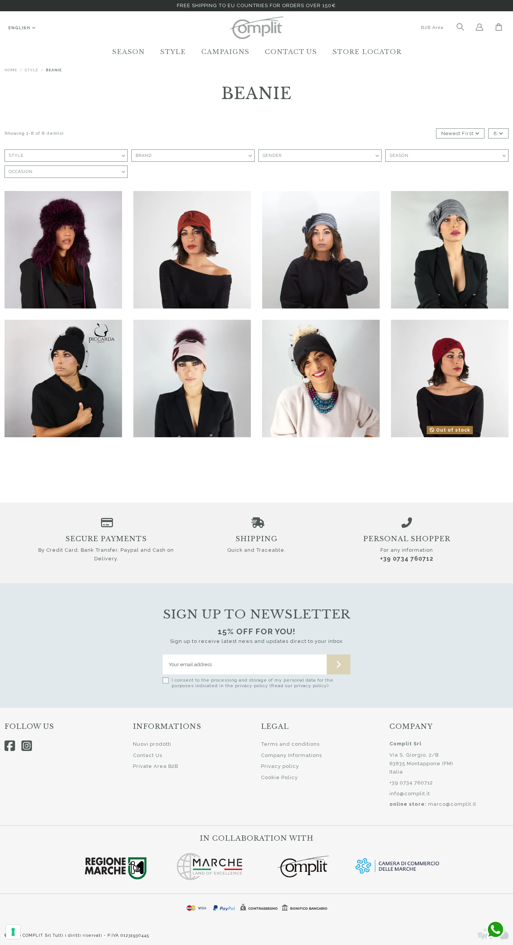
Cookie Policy (279, 777)
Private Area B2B (155, 766)
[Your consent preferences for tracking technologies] (13, 932)
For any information (406, 550)
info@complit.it (409, 793)
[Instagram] (26, 745)
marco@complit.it (452, 804)
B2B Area (432, 27)
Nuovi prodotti (152, 744)
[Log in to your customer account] (479, 28)
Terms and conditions (290, 744)
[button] (128, 51)
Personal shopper (406, 539)
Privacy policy (280, 766)
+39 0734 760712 (406, 558)
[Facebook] (10, 745)
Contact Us (147, 755)
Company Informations (291, 755)
